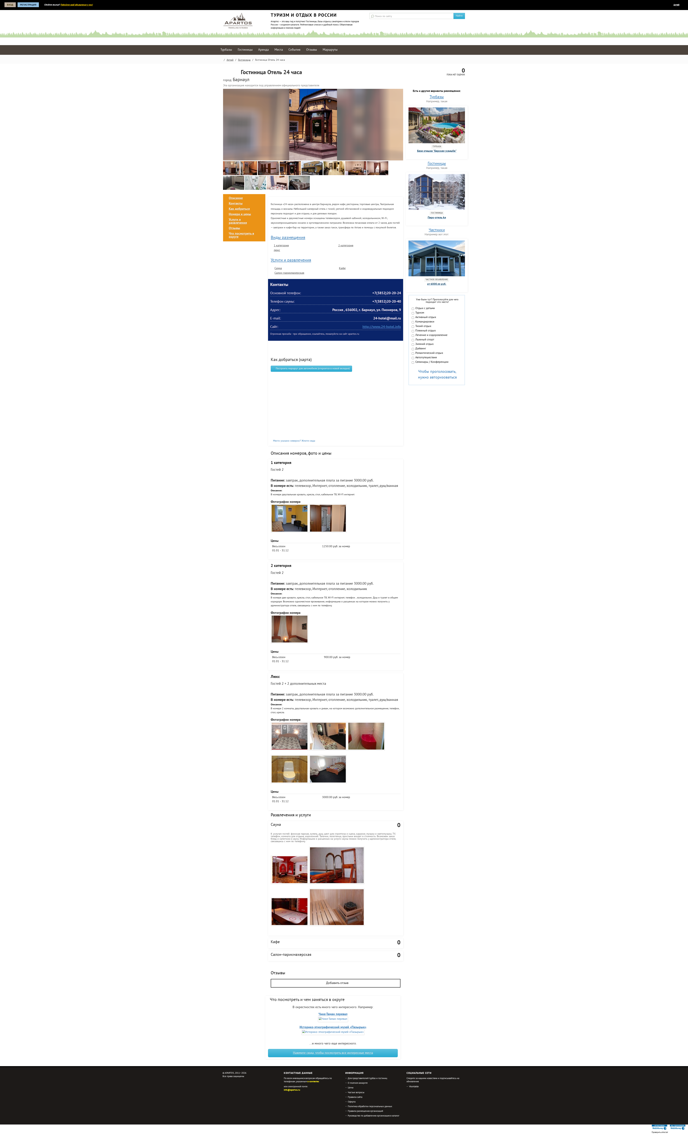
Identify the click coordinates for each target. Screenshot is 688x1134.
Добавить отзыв (336, 983)
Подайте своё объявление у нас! (77, 5)
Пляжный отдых (425, 331)
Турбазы (226, 50)
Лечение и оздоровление (431, 335)
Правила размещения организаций (365, 1111)
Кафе (342, 268)
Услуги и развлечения (291, 260)
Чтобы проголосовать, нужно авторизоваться (437, 374)
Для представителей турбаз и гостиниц (367, 1078)
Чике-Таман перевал (333, 1014)
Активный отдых (425, 317)
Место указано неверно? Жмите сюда (294, 440)
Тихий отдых (423, 326)
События (294, 50)
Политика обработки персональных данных (370, 1106)
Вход (10, 5)
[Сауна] (337, 909)
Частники (437, 230)
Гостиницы (245, 50)
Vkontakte (414, 1086)
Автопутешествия (426, 357)
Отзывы (311, 50)
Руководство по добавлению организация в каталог (373, 1115)
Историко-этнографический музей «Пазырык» (333, 1027)
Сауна (278, 268)
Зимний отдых (424, 344)
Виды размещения (288, 237)
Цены (350, 1087)
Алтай (676, 5)
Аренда (263, 50)
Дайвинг (420, 348)
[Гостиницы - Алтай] (231, 174)
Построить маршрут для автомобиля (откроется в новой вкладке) (312, 368)
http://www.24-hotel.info (381, 327)
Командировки (424, 322)
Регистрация (28, 5)
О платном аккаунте (358, 1083)
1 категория (281, 245)
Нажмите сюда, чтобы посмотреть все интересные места (333, 1053)
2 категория (345, 245)
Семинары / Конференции (431, 362)
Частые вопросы (356, 1092)
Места (278, 50)
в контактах (313, 1081)
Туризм (419, 313)
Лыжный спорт (424, 339)
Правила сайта (355, 1097)
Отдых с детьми (425, 308)
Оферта (351, 1102)
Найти (459, 15)
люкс (277, 250)
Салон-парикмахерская (289, 273)
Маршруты (330, 50)
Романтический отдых (429, 353)
